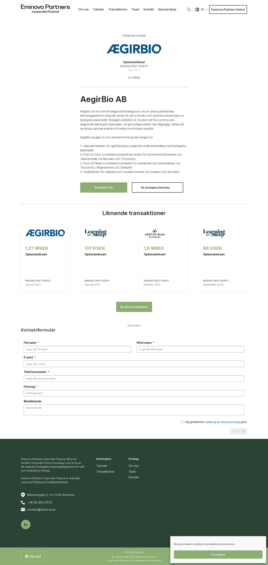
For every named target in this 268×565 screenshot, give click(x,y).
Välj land (35, 556)
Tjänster (101, 466)
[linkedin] (25, 524)
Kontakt (134, 477)
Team (132, 471)
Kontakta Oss (104, 187)
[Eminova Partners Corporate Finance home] (45, 9)
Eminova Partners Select (228, 9)
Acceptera (218, 554)
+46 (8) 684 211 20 (39, 502)
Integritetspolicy (134, 552)
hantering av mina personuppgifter (226, 422)
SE (202, 9)
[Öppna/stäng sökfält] (189, 9)
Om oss (134, 466)
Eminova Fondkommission (50, 482)
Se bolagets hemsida (155, 187)
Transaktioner (134, 35)
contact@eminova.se (41, 509)
